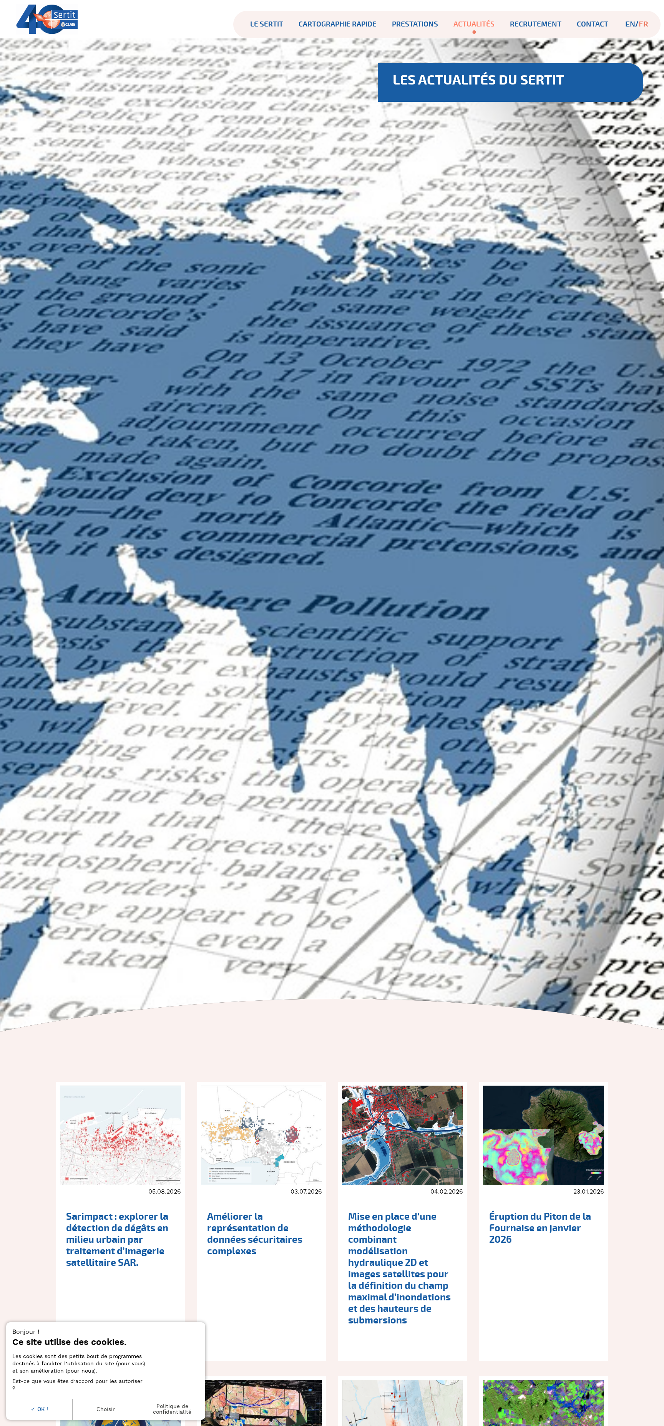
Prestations (415, 24)
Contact (592, 24)
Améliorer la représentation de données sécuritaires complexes (254, 1233)
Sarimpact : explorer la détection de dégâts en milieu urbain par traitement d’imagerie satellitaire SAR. (117, 1239)
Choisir (105, 1409)
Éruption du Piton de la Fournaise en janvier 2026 (540, 1228)
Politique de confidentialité (172, 1408)
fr (643, 24)
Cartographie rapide (338, 24)
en (630, 24)
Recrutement (535, 24)
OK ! (41, 1409)
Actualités (474, 24)
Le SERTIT (266, 24)
